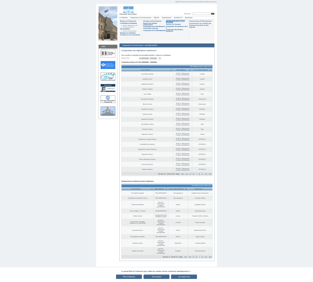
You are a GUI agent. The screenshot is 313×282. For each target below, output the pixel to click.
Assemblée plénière (150, 28)
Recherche (187, 13)
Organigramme (166, 17)
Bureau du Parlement (128, 21)
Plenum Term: (125, 58)
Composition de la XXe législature (154, 26)
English (177, 1)
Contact (196, 1)
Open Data (212, 1)
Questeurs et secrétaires (128, 33)
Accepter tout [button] (184, 277)
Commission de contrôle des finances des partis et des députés (200, 25)
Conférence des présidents (130, 35)
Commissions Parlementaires (200, 21)
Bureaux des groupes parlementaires (150, 24)
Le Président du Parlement (128, 23)
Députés (156, 17)
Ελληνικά (189, 1)
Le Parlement (123, 17)
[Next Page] (205, 174)
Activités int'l (178, 17)
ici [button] (189, 271)
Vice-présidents (125, 29)
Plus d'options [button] (129, 277)
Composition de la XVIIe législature (154, 30)
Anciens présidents (128, 27)
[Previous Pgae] (186, 174)
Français (183, 1)
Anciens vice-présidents (129, 31)
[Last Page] (210, 174)
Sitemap (201, 1)
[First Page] (182, 174)
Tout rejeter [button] (156, 277)
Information (189, 17)
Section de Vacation (173, 24)
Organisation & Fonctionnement (140, 17)
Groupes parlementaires (152, 21)
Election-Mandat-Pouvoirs (130, 25)
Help (206, 1)
